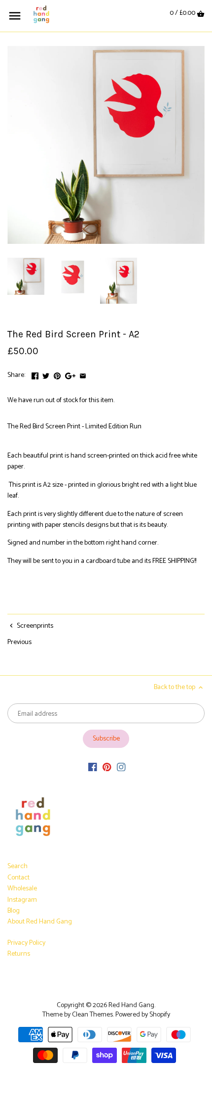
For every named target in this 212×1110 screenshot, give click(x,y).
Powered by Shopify (142, 1014)
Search (17, 866)
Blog (13, 911)
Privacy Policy (26, 943)
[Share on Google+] (70, 374)
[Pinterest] (107, 767)
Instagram (22, 900)
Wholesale (22, 888)
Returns (18, 954)
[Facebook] (92, 767)
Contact (18, 877)
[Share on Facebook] (35, 374)
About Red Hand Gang (39, 921)
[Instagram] (121, 767)
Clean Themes (92, 1014)
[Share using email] (82, 374)
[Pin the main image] (57, 374)
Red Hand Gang (131, 1005)
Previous (19, 642)
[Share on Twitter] (45, 374)
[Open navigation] (14, 15)
